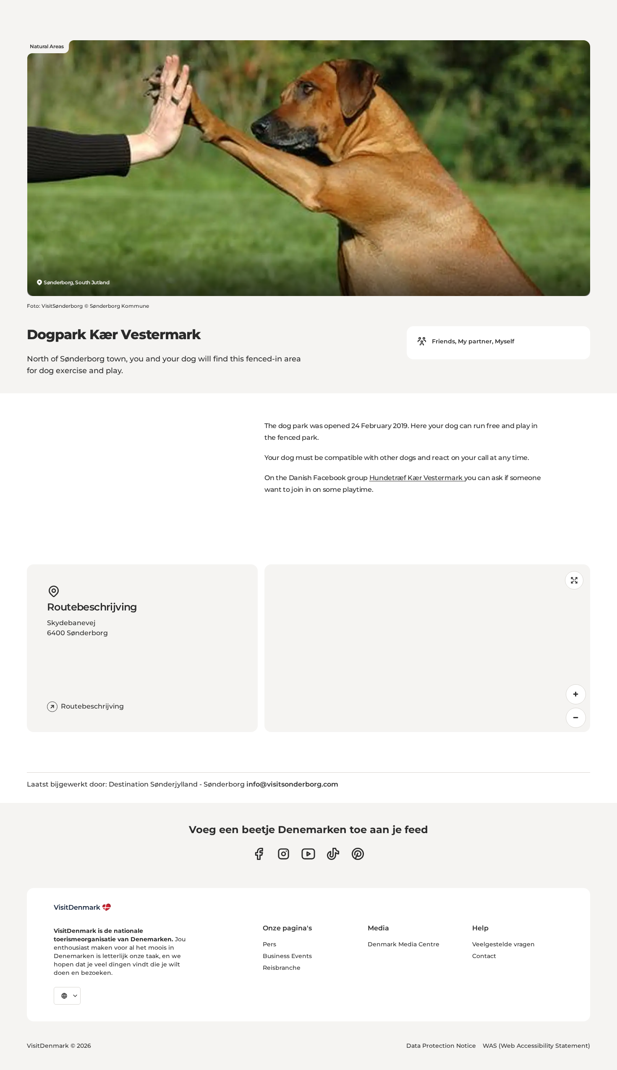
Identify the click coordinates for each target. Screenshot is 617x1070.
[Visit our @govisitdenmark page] (333, 854)
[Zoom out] (576, 718)
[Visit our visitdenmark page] (308, 854)
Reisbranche (282, 967)
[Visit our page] (283, 854)
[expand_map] (574, 580)
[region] (427, 648)
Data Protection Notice (441, 1045)
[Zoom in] (576, 694)
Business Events (287, 956)
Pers (269, 944)
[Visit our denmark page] (258, 854)
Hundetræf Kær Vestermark (416, 478)
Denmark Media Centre (403, 944)
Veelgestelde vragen (503, 944)
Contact (484, 956)
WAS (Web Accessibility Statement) (536, 1045)
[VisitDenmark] (82, 907)
